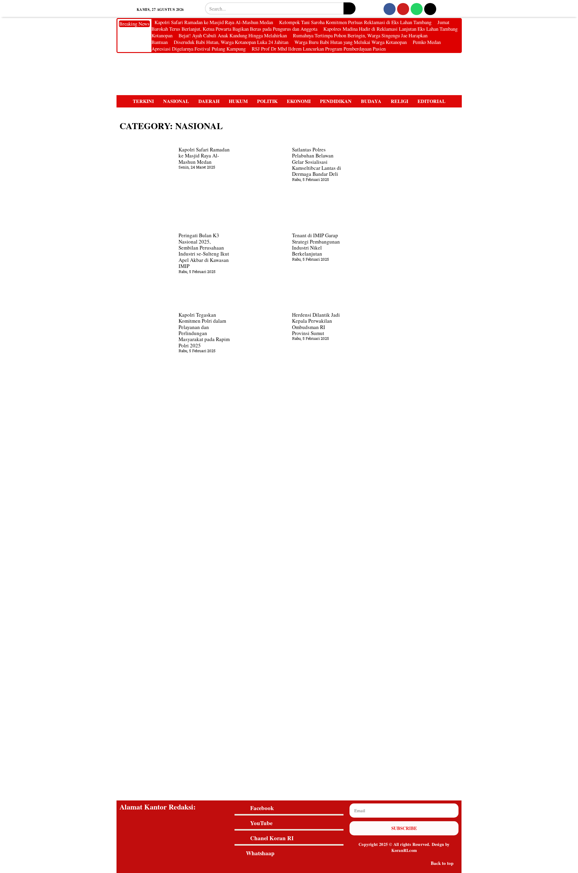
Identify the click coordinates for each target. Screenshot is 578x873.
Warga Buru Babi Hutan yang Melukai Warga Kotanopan (350, 42)
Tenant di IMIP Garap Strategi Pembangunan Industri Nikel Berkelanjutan (316, 244)
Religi (399, 101)
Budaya (371, 101)
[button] (124, 9)
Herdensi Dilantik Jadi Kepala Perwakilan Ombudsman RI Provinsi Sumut (316, 324)
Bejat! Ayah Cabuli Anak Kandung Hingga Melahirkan (233, 35)
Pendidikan (336, 101)
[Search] (349, 8)
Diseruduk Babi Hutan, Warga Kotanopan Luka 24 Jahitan (231, 42)
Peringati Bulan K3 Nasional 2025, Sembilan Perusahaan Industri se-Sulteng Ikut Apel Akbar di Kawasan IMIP (204, 250)
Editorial (432, 101)
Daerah (208, 101)
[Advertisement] (289, 532)
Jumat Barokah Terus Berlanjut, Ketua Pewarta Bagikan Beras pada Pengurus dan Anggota (300, 25)
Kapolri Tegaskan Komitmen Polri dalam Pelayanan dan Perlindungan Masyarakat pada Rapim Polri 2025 (204, 330)
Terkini (143, 101)
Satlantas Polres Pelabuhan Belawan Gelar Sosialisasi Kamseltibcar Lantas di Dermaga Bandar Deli (316, 162)
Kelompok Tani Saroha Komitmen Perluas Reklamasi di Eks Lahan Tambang (355, 22)
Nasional (176, 101)
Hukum (238, 101)
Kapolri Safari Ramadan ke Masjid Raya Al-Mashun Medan (213, 22)
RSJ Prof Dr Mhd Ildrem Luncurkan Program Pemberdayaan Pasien (319, 48)
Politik (267, 101)
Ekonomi (299, 101)
